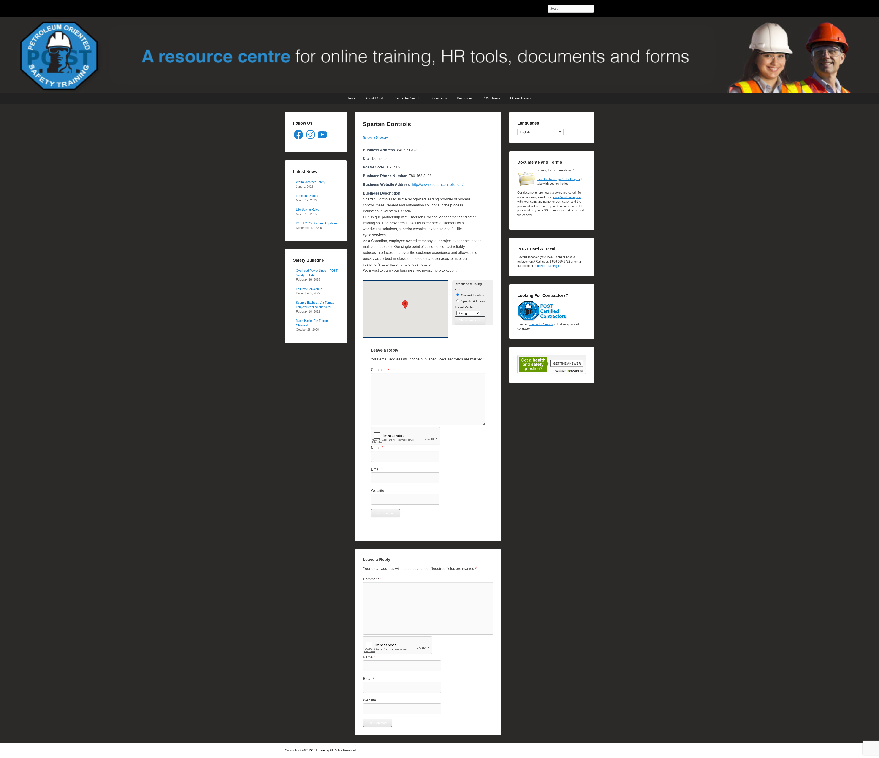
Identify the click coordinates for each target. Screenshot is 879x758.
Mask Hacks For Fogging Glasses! (312, 323)
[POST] (439, 55)
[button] (405, 304)
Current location (472, 295)
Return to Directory (375, 137)
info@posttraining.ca (567, 197)
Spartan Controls (387, 124)
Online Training (521, 98)
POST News (491, 98)
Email (377, 469)
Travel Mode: (464, 307)
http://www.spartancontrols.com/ (437, 185)
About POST (375, 98)
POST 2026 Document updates (316, 223)
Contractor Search (407, 98)
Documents (438, 98)
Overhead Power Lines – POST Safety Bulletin (317, 273)
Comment (380, 370)
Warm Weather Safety (310, 182)
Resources (464, 98)
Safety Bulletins (308, 260)
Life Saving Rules (307, 209)
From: (459, 289)
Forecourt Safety (307, 196)
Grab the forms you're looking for (558, 179)
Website (377, 491)
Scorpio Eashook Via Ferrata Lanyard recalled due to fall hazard (315, 305)
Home (351, 98)
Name (377, 448)
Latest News (305, 171)
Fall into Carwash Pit (309, 289)
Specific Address (472, 301)
